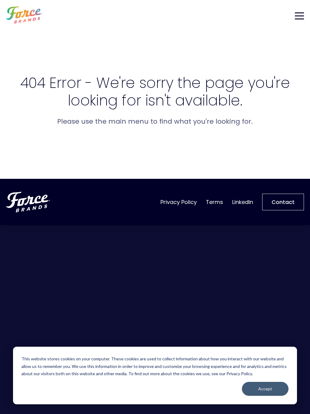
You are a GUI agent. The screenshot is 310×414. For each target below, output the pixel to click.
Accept (265, 388)
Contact (283, 202)
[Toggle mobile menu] (299, 15)
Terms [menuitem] (214, 202)
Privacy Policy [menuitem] (178, 202)
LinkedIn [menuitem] (242, 202)
